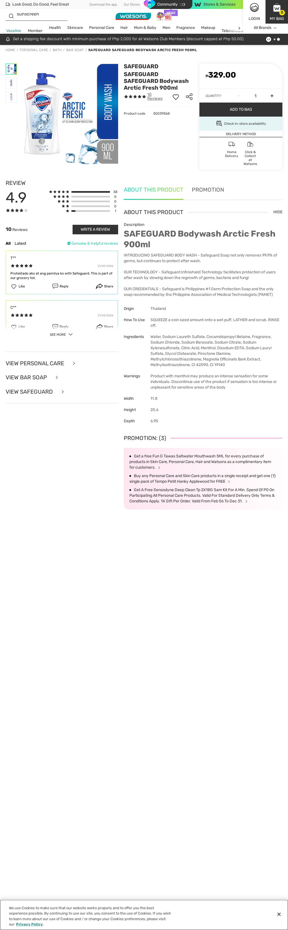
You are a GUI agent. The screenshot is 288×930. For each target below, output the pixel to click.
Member (35, 30)
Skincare (75, 27)
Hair (124, 27)
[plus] (272, 96)
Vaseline (13, 30)
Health (55, 27)
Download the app (103, 4)
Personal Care (101, 27)
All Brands (262, 27)
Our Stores (132, 4)
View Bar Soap (27, 377)
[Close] (279, 914)
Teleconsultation (236, 30)
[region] (144, 915)
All (8, 243)
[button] (277, 12)
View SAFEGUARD (30, 392)
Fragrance (185, 27)
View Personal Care (36, 363)
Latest (20, 243)
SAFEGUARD (141, 66)
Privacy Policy (29, 924)
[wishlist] (176, 96)
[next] (239, 27)
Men (166, 27)
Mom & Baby (145, 27)
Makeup (208, 27)
